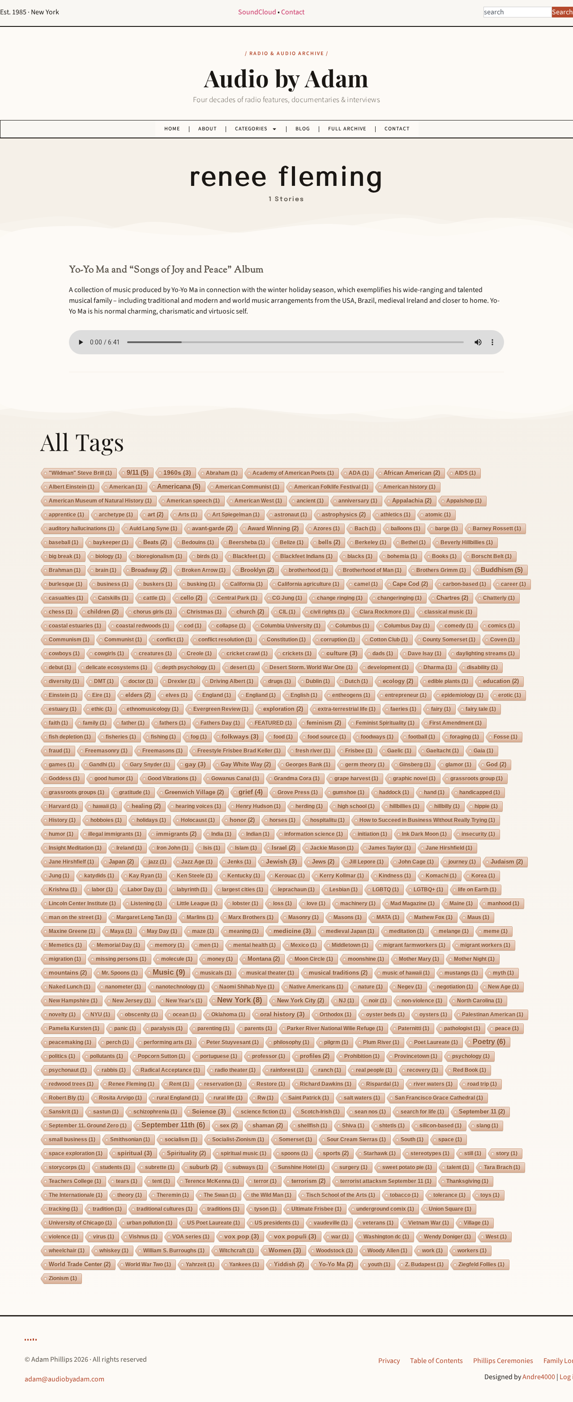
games (61, 764)
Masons (348, 917)
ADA (359, 473)
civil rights (327, 612)
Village (476, 1223)
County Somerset (449, 639)
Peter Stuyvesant (232, 1042)
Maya (121, 931)
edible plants (448, 681)
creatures (155, 653)
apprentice (66, 515)
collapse (231, 626)
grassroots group (476, 778)
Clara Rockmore (384, 612)
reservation (223, 1084)
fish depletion (70, 737)
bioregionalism (159, 556)
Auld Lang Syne (153, 528)
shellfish (312, 1125)
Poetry (489, 1041)
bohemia (402, 556)
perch (117, 1042)
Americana (179, 486)
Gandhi (102, 764)
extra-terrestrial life (347, 709)
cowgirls (109, 653)
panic (125, 1028)
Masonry (303, 917)
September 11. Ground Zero (88, 1125)
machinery (358, 903)
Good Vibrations (172, 778)
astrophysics (344, 514)
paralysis (167, 1028)
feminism (324, 722)
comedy (459, 626)
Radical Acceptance (170, 1070)
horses (282, 820)
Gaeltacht (442, 751)
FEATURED (273, 723)
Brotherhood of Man (372, 570)
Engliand (261, 695)
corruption (338, 639)
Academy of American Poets (293, 473)
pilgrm (336, 1042)
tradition (107, 1209)
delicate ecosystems (116, 667)
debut (60, 667)
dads (382, 653)
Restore (271, 1084)
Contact (292, 12)
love (316, 903)
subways (247, 1167)
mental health (254, 945)
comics (501, 626)
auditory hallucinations (82, 528)
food (283, 737)
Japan (121, 861)
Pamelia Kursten (74, 1028)
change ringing (340, 598)
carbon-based (464, 584)
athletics (396, 515)
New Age (503, 987)
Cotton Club (389, 639)
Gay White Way (246, 764)
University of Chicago (80, 1223)
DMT (104, 681)
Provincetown (415, 1056)
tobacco (404, 1195)
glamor (458, 764)
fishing (163, 737)
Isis (211, 848)
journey (462, 862)
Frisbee (358, 751)
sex (229, 1125)
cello (191, 597)
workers (472, 1250)
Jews (323, 861)
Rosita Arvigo (120, 1098)
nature (370, 987)
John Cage (416, 862)
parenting (213, 1028)
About (207, 129)
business (112, 584)
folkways (240, 736)
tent (161, 1181)
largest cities (242, 889)
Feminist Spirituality (385, 723)
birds (207, 556)
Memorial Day (118, 945)
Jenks (239, 862)
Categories (251, 129)
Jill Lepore (366, 862)
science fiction (263, 1112)
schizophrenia (155, 1112)
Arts (187, 515)
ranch (329, 1070)
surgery (353, 1167)
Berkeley (370, 542)
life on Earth (477, 889)
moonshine (366, 959)
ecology (398, 681)
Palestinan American (492, 1014)
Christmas (204, 612)
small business (72, 1139)
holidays (151, 820)
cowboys (64, 653)
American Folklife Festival (331, 487)
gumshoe (348, 792)
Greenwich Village (194, 792)
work (432, 1250)
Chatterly (499, 598)
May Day (162, 931)
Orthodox (335, 1014)
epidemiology (462, 695)
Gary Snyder (150, 764)
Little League (197, 903)
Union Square (450, 1209)
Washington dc (386, 1237)
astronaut (290, 515)
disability (482, 667)
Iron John (172, 848)
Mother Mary (419, 959)
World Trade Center (80, 1264)
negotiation (455, 987)
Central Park (237, 598)
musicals (215, 973)
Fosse (505, 737)
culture (342, 653)
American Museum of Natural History (100, 501)
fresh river (312, 751)
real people (374, 1070)
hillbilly (447, 806)
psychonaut (68, 1070)
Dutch (356, 681)
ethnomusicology (153, 709)
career (513, 584)
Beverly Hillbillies (466, 542)
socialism (181, 1139)
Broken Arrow (204, 570)
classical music (448, 612)
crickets (297, 653)
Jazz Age (197, 862)
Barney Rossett (497, 528)
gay (195, 764)
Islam (246, 848)
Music (169, 972)
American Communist (247, 487)
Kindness (395, 876)
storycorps (67, 1167)
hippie (486, 806)
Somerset (295, 1139)
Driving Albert (231, 681)
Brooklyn (257, 570)
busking (201, 584)
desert (242, 667)
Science (209, 1111)
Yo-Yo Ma (336, 1264)
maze (203, 931)
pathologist (462, 1028)
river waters (433, 1084)
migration (65, 959)
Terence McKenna (212, 1181)
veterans (378, 1223)
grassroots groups (76, 792)
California (246, 584)
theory (129, 1195)
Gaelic (399, 751)
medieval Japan (350, 931)
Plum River (381, 1042)
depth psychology (188, 667)
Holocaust (198, 820)
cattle (154, 598)
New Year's (184, 1001)
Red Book (469, 1070)
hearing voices (198, 806)
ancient (310, 501)
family (95, 723)
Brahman (65, 570)
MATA (387, 917)
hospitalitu (327, 820)
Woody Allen (387, 1250)
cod (192, 626)
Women (285, 1250)
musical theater (270, 973)
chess (61, 612)
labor (102, 889)
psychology (471, 1056)
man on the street (75, 917)
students (115, 1167)
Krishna (63, 889)
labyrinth (192, 889)
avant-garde (212, 528)
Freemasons (162, 751)
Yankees (244, 1264)
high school (356, 806)
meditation (406, 931)
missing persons (121, 959)
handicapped (479, 792)
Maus (478, 917)
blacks (359, 556)
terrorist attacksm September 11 (386, 1181)
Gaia (483, 751)
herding (309, 806)
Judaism (507, 861)
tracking (63, 1209)
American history (409, 487)
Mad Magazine (412, 903)
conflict (170, 639)
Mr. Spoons (120, 973)
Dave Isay (424, 653)
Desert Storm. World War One (311, 667)
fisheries (121, 737)
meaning (244, 931)
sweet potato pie (407, 1167)
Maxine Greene (72, 931)
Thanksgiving (467, 1181)
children (103, 611)
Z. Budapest (424, 1264)
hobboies (106, 820)
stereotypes (430, 1153)
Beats (155, 542)
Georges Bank (308, 764)
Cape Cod (410, 584)
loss (282, 903)
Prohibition (362, 1056)
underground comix (385, 1209)
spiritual (134, 1153)
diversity (64, 681)
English (304, 695)
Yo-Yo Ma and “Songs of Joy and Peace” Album (166, 270)
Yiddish (289, 1264)
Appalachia (412, 500)
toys (490, 1195)
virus (103, 1237)
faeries (403, 709)
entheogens (351, 695)
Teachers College (75, 1181)
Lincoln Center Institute (82, 903)
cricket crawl (247, 653)
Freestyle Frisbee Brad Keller (239, 751)
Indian (257, 834)
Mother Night (474, 959)
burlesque (65, 584)
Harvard (63, 806)
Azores (326, 528)
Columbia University (291, 626)
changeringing (399, 598)
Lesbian (343, 889)
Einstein (63, 695)
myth (503, 973)
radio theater (235, 1070)
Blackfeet (249, 556)
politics (62, 1056)
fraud (59, 751)
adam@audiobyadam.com (64, 1379)
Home (172, 129)
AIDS (465, 473)
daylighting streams (485, 653)
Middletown (350, 945)
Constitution (286, 639)
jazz (158, 862)
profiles (314, 1056)
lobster (245, 903)
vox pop (241, 1236)
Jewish (281, 861)
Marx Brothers (251, 917)
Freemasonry (106, 751)
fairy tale (481, 709)
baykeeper (110, 542)
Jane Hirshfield (449, 848)
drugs (279, 681)
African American (412, 472)
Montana (264, 958)
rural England (178, 1098)
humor (61, 834)
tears (126, 1181)
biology (108, 556)
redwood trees (71, 1084)
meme (495, 931)
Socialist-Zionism (238, 1139)
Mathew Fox (433, 917)
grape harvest (356, 778)
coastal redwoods (142, 626)
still (472, 1153)
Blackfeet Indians (306, 556)
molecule (176, 959)
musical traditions (338, 972)
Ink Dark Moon (424, 834)
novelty (62, 1014)
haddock (394, 792)
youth (379, 1264)
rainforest (287, 1070)
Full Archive (347, 129)
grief (251, 792)
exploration (283, 708)
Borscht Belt (491, 556)
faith (58, 723)
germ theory (365, 764)
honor (242, 820)
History (62, 820)
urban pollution (149, 1223)
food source (327, 737)
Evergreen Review (220, 709)
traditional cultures (164, 1209)
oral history (282, 1014)
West (496, 1237)
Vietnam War (428, 1223)
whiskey (113, 1250)
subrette (160, 1167)
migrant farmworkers (414, 945)
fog (199, 737)
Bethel (413, 542)
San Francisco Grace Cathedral (439, 1098)
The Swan (220, 1195)
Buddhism (502, 569)
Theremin (173, 1195)
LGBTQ (385, 889)
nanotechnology (180, 987)
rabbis (114, 1070)
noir (378, 1001)
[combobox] (517, 12)
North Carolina (479, 1001)
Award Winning (273, 528)
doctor (140, 681)
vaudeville (331, 1223)
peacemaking (70, 1042)
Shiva (353, 1125)
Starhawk (379, 1153)
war (340, 1237)
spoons (294, 1153)
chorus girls (152, 612)
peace (507, 1028)
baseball (63, 542)
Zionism (63, 1278)
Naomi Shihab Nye (246, 987)
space (450, 1139)
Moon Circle (314, 959)
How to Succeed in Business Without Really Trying (427, 820)
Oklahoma (228, 1014)
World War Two (148, 1264)
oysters (433, 1014)
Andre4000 (538, 1377)
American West (258, 501)
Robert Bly (66, 1098)
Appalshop (464, 501)
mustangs (461, 973)
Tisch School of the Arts (340, 1195)
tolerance (449, 1195)
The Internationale (76, 1195)
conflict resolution (225, 639)
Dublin (318, 681)
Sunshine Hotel (301, 1167)
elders (138, 695)
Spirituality (186, 1153)
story (506, 1153)
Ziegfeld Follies (481, 1264)
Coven (502, 639)
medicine (292, 930)
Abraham (222, 473)
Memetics (65, 945)
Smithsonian (130, 1139)
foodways (377, 737)
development (388, 667)
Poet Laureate (436, 1042)
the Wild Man (271, 1195)
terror (265, 1181)
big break (65, 556)
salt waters (362, 1098)
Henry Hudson (258, 806)
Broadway (149, 570)
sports (336, 1153)
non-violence (422, 1001)
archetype (116, 515)
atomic (438, 515)
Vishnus (143, 1237)
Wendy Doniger (447, 1237)
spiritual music (243, 1153)
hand (434, 792)
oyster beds (385, 1014)
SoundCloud (257, 12)
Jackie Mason (332, 848)
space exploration (76, 1153)
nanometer (123, 987)
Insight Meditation (75, 848)
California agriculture (308, 584)
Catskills (113, 598)
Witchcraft (236, 1250)
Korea (483, 876)
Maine (461, 903)
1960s (177, 472)
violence (63, 1237)
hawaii (105, 806)
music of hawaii (406, 973)
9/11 (138, 472)
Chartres (452, 597)
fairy (441, 709)
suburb (203, 1167)
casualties (66, 598)
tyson (265, 1209)
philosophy (291, 1042)
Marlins (200, 917)
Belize (292, 542)
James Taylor (389, 848)
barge (446, 528)
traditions (223, 1209)
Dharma (437, 667)
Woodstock (334, 1250)
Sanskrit (63, 1112)
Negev (410, 987)
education (501, 681)
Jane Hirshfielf (71, 862)
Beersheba (247, 542)
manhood (503, 903)
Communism (69, 639)
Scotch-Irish (320, 1112)
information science (313, 834)
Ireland (129, 848)
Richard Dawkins (325, 1084)
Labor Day (145, 889)
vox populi (295, 1236)
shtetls (392, 1125)
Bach (365, 528)
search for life (422, 1112)
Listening (146, 903)
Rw (265, 1098)
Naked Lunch (69, 987)
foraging (464, 737)
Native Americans (316, 987)
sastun (106, 1112)
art (155, 514)
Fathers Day (220, 723)
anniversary (357, 501)
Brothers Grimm (441, 570)
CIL (287, 612)
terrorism (308, 1181)
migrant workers (485, 945)
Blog (302, 129)
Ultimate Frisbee (316, 1209)
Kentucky (243, 876)
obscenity (141, 1014)
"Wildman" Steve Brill (80, 473)
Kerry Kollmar (342, 876)
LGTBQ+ (428, 889)
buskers (157, 584)
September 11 (482, 1111)
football (421, 737)
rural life (228, 1098)
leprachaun (296, 889)
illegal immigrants (114, 834)
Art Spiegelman (236, 515)
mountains (68, 972)
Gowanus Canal (235, 778)
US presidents (277, 1223)
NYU (100, 1014)
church (250, 611)
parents (258, 1028)
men (208, 945)
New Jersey (131, 1001)
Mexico (304, 945)
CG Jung (287, 598)
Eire (101, 695)
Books (444, 556)
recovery (422, 1070)
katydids (99, 876)
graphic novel (414, 778)
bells (329, 542)
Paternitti (413, 1028)
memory (169, 945)
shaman (267, 1125)
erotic (509, 695)
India (221, 834)
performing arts (168, 1042)
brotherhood (308, 570)
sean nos (370, 1112)
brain (105, 570)
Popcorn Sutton (161, 1056)
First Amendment (455, 723)
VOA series (191, 1237)
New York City (300, 1000)
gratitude (134, 792)
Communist (123, 639)
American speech (193, 501)
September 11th (173, 1125)
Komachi (441, 876)
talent (458, 1167)
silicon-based (440, 1125)
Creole (199, 653)
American (125, 487)
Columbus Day (407, 626)
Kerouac (290, 876)
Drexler (181, 681)
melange (454, 931)
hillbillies (404, 806)
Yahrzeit (200, 1264)
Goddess (64, 778)
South (412, 1139)
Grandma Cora (297, 778)
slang (487, 1125)
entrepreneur (406, 695)
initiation (372, 834)
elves (177, 695)
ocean (185, 1014)
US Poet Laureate (213, 1223)
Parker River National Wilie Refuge (335, 1028)
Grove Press (298, 792)
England (216, 695)
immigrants (176, 833)
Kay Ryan (145, 876)
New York (239, 1000)
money (220, 959)
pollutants (106, 1056)
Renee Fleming (131, 1084)
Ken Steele (195, 876)
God (496, 764)
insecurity (478, 834)
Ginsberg (415, 764)
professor (268, 1056)
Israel (283, 847)
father (133, 723)
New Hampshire (73, 1001)
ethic (101, 709)
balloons (405, 528)
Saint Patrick (308, 1098)
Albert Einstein (71, 487)
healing (146, 806)
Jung (59, 876)
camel (366, 584)
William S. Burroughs (174, 1250)
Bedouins (198, 542)
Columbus (352, 626)
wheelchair (67, 1250)
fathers (172, 723)
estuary (63, 709)
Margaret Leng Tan (144, 917)
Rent (179, 1084)
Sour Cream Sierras (356, 1139)
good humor (113, 778)
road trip (482, 1084)
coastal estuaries (75, 626)
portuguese (218, 1056)
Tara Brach (502, 1167)
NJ (346, 1001)
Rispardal (382, 1084)
